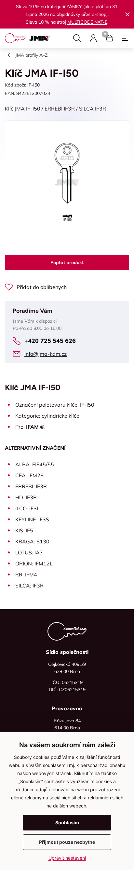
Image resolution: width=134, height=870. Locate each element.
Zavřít (127, 14)
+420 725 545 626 (50, 340)
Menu (126, 38)
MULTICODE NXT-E (87, 22)
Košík (109, 38)
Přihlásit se (93, 38)
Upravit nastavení (67, 858)
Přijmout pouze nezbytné (67, 842)
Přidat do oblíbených (42, 287)
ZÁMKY (74, 6)
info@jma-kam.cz (45, 354)
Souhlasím (67, 822)
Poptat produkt (67, 262)
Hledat (77, 38)
